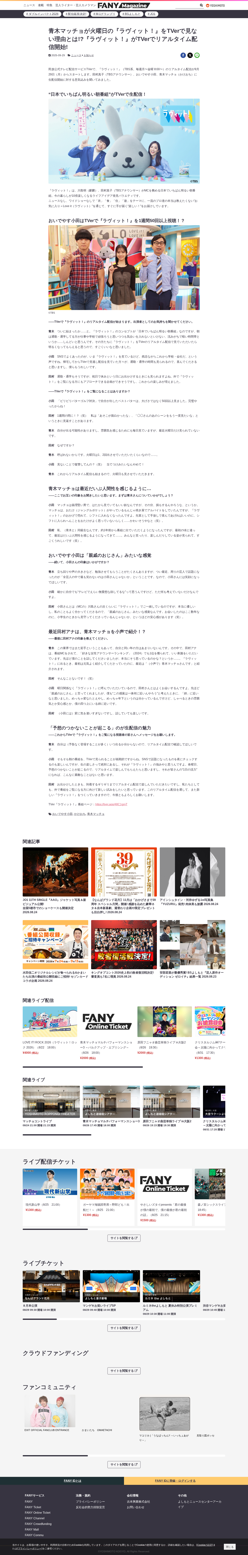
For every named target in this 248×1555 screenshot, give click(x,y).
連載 (41, 5)
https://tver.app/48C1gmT (111, 804)
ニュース (29, 5)
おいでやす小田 (62, 813)
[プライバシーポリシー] (29, 1548)
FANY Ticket (33, 1507)
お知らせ (89, 55)
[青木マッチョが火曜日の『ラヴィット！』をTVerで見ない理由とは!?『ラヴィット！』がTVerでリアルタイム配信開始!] (183, 55)
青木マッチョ (96, 813)
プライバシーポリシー (90, 1501)
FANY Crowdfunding (38, 1523)
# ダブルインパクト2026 (42, 13)
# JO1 (151, 13)
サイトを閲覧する (122, 1238)
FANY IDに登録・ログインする (175, 1480)
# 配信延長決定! (76, 13)
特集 (49, 5)
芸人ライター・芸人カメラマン (75, 5)
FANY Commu (34, 1535)
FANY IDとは (72, 1480)
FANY (29, 1501)
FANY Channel (34, 1518)
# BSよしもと (132, 13)
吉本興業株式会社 (138, 1501)
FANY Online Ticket (37, 1512)
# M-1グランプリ (104, 13)
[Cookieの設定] (204, 1544)
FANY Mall (32, 1529)
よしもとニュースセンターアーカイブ (199, 1504)
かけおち (80, 813)
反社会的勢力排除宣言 (90, 1507)
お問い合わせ (135, 1507)
